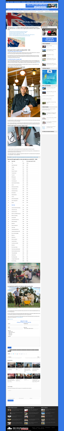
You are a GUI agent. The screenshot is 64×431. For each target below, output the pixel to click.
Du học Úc (31, 9)
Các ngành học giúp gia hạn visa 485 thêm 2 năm (17, 413)
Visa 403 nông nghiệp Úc (17, 11)
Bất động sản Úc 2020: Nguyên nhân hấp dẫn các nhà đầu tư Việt (48, 109)
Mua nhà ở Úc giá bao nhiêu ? (51, 87)
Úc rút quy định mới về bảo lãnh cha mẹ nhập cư (51, 122)
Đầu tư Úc (19, 9)
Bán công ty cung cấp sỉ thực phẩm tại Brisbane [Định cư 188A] (17, 32)
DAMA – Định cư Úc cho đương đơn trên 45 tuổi (36, 11)
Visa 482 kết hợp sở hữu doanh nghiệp (25, 11)
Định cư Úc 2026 (49, 45)
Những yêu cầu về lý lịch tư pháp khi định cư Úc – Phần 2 (17, 33)
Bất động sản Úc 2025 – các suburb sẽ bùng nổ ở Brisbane (51, 59)
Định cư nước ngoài (45, 9)
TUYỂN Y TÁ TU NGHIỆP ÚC (18, 380)
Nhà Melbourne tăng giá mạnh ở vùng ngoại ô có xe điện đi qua (51, 113)
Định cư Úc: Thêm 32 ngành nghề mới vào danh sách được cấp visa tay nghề (19, 35)
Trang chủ (9, 9)
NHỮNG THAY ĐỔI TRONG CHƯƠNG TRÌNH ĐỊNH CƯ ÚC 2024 (27, 370)
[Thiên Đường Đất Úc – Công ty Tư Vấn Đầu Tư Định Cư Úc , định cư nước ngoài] (11, 5)
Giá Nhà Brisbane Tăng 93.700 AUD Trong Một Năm (51, 50)
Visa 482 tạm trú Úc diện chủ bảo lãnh (11, 369)
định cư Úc (15, 27)
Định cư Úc (14, 9)
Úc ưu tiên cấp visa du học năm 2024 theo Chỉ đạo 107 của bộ (17, 410)
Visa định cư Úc (37, 9)
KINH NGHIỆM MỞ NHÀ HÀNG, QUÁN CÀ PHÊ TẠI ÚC (11, 380)
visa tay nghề (38, 62)
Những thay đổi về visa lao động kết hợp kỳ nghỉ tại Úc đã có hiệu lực (18, 31)
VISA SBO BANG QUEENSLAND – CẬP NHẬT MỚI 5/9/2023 (35, 380)
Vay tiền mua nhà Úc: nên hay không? (48, 95)
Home (8, 25)
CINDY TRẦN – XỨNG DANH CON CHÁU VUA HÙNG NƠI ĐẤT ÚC (33, 410)
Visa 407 (25, 379)
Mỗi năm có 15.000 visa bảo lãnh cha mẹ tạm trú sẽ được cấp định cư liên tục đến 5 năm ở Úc (21, 34)
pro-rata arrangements (19, 317)
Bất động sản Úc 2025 (50, 54)
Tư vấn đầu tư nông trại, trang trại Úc (51, 102)
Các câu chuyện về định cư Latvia (50, 422)
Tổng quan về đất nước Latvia (51, 91)
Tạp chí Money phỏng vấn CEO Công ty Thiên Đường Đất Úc (34, 419)
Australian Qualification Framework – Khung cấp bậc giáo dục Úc (17, 419)
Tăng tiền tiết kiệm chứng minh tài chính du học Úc (17, 416)
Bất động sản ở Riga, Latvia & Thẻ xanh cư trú (50, 410)
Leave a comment (37, 25)
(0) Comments (50, 100)
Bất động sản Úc (26, 9)
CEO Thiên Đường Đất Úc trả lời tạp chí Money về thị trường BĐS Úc (34, 413)
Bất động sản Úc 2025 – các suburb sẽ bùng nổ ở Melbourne (51, 64)
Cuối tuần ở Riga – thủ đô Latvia (50, 419)
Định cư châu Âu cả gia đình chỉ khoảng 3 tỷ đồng (33, 423)
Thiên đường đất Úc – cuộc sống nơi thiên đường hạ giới (35, 369)
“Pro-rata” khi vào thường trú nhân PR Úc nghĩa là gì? (32, 357)
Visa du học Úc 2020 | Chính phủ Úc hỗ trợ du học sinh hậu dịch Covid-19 (17, 423)
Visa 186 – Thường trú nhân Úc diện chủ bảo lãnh (48, 11)
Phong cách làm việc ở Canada (51, 117)
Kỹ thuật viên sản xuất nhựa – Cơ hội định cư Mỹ (51, 127)
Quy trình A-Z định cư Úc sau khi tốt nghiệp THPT (15, 357)
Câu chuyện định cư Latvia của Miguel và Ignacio (49, 413)
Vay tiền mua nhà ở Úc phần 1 (47, 98)
